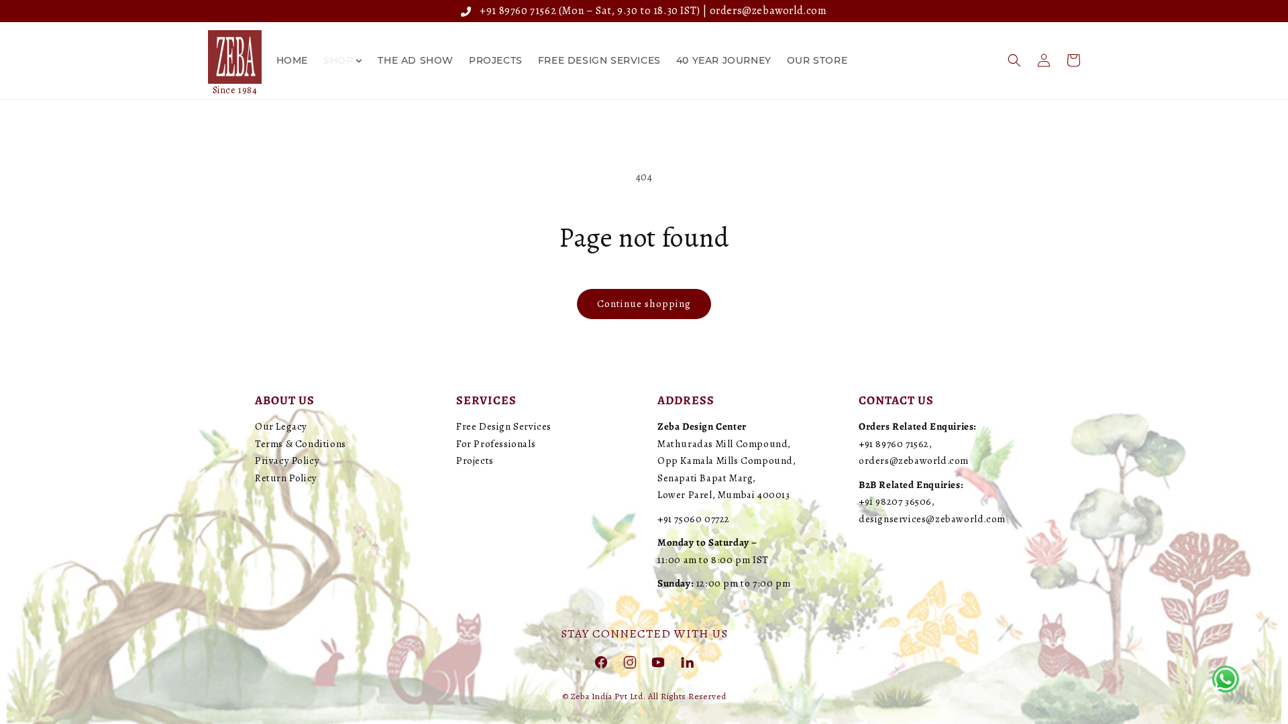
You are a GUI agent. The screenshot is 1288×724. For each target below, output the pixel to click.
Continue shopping (644, 303)
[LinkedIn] (687, 661)
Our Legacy (281, 426)
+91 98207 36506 (895, 501)
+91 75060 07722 (693, 519)
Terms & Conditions (300, 443)
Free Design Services (503, 426)
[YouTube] (658, 661)
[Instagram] (630, 661)
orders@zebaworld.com (768, 10)
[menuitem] (292, 60)
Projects (475, 460)
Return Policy (286, 478)
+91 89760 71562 (515, 10)
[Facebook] (601, 661)
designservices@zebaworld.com (932, 519)
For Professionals (495, 443)
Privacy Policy (287, 460)
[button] (1014, 60)
